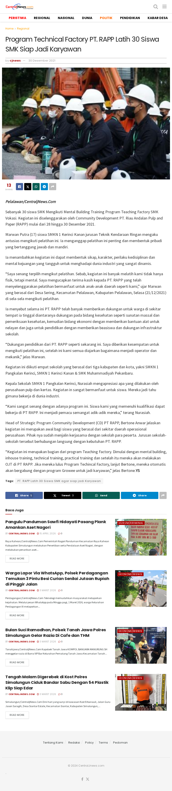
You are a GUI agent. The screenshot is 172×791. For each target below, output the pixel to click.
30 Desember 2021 (41, 60)
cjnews (15, 60)
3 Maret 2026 (47, 590)
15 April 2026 (47, 533)
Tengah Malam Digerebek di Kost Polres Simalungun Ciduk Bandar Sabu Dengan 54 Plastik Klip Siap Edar (56, 682)
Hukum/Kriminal (131, 523)
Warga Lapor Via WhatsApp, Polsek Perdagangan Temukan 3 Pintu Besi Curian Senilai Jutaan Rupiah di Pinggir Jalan (57, 578)
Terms (103, 742)
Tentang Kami (53, 742)
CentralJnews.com (22, 533)
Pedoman (120, 742)
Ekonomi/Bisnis (130, 574)
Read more (17, 558)
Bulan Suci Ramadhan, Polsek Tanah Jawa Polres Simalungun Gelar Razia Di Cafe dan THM (55, 632)
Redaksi (74, 742)
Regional (23, 28)
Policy (89, 742)
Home (9, 28)
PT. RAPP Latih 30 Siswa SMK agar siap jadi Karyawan (59, 481)
